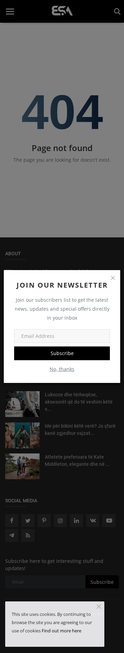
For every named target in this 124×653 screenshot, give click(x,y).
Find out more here (61, 631)
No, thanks (62, 369)
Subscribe (62, 353)
